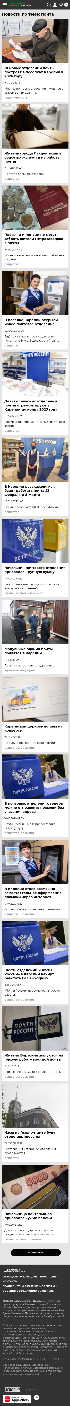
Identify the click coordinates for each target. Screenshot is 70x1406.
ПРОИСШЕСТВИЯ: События (22, 1239)
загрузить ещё (35, 1253)
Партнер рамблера (32, 1390)
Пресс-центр (49, 1276)
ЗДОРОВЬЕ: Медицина (20, 670)
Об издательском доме (20, 1276)
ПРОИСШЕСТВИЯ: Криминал (23, 593)
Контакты (10, 1281)
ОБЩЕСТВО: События (19, 748)
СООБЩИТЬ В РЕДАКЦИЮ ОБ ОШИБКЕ (28, 1290)
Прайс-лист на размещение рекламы (30, 1286)
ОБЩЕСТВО (11, 179)
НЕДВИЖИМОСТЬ (15, 97)
